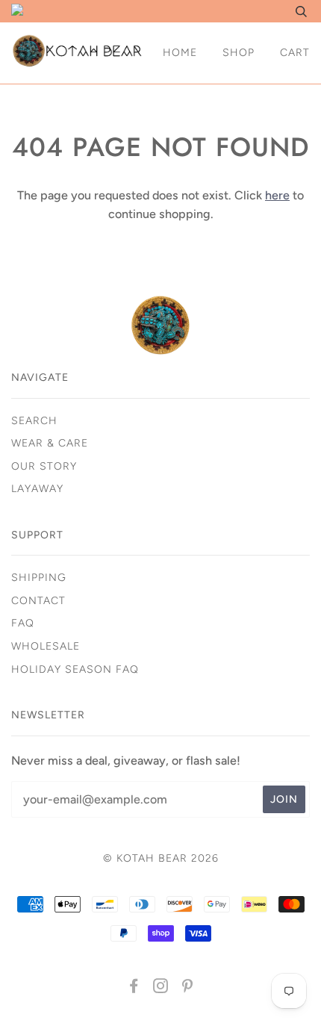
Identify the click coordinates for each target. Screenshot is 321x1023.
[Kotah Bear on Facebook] (134, 988)
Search (34, 420)
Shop (238, 52)
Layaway (37, 488)
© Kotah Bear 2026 (161, 858)
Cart (295, 52)
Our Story (44, 466)
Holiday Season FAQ (75, 669)
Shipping (38, 577)
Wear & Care (49, 443)
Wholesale (45, 646)
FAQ (22, 623)
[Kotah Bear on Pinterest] (188, 988)
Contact (38, 600)
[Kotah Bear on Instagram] (161, 988)
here (277, 195)
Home (180, 52)
